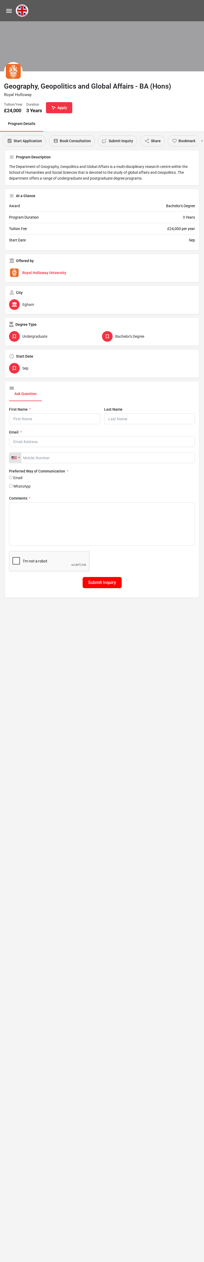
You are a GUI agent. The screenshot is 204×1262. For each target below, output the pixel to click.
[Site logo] (22, 10)
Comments (18, 498)
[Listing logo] (13, 71)
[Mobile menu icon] (9, 11)
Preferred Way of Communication (37, 471)
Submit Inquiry (102, 582)
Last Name (113, 409)
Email (14, 432)
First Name (18, 409)
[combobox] (15, 458)
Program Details (21, 124)
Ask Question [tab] (25, 394)
